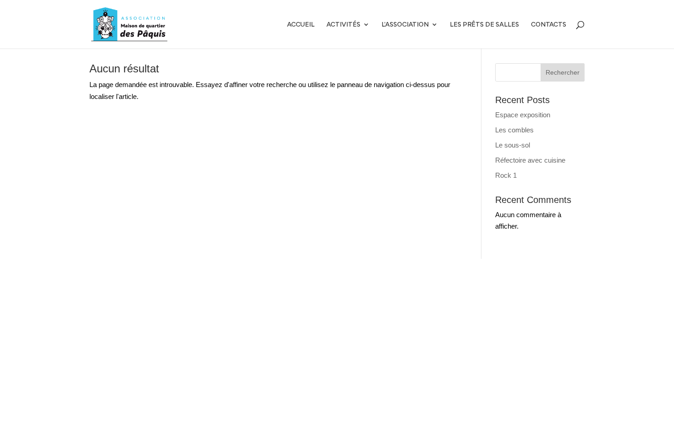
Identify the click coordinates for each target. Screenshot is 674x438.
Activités (343, 24)
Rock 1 (506, 175)
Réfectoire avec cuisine (530, 160)
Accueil (301, 24)
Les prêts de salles (484, 24)
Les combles (514, 130)
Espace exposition (522, 115)
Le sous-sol (512, 145)
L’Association (405, 24)
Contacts (548, 24)
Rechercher (563, 72)
